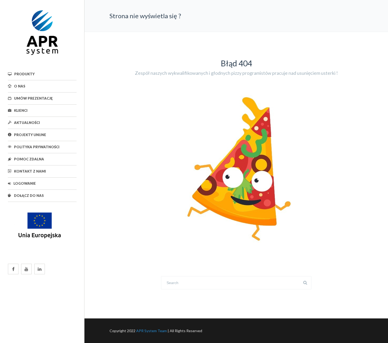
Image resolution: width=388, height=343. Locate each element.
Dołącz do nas (29, 195)
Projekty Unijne (30, 135)
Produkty (24, 74)
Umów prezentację (33, 98)
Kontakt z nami (30, 171)
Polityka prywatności (36, 147)
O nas (19, 86)
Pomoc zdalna (29, 159)
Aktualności (27, 122)
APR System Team (151, 330)
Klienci (20, 110)
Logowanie (24, 183)
